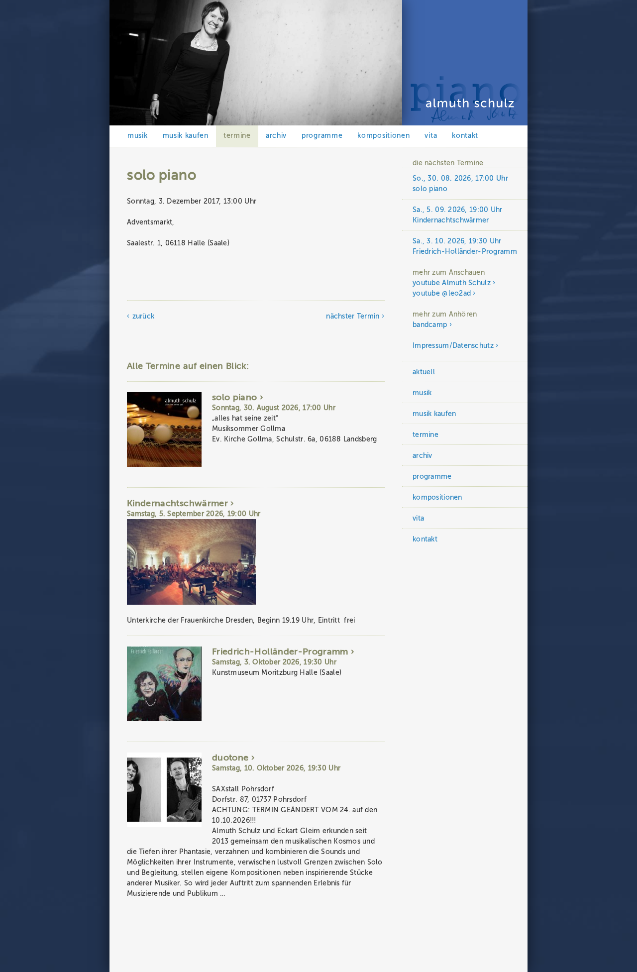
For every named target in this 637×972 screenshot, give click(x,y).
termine (237, 135)
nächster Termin (352, 316)
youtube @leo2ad (442, 293)
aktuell (424, 372)
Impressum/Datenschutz (453, 345)
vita (431, 135)
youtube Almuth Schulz (452, 283)
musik (137, 135)
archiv (276, 135)
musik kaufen (186, 135)
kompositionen (383, 135)
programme (322, 135)
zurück (143, 316)
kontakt (465, 135)
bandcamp (430, 324)
